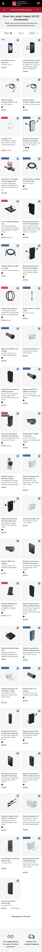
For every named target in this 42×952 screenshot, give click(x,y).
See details (21, 10)
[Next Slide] (37, 9)
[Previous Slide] (4, 9)
